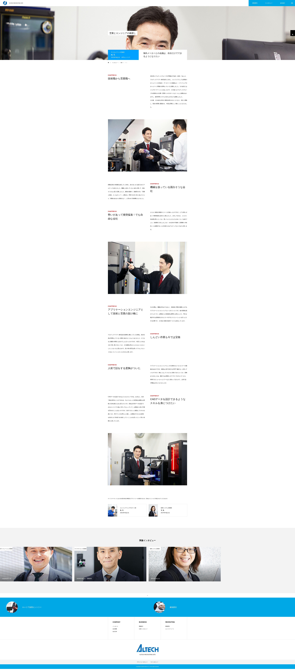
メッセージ (115, 626)
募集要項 (167, 626)
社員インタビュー (143, 628)
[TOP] (147, 595)
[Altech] (5, 3)
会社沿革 (115, 631)
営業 (292, 33)
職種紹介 (141, 626)
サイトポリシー (154, 662)
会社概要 (115, 628)
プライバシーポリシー (142, 662)
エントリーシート (169, 628)
